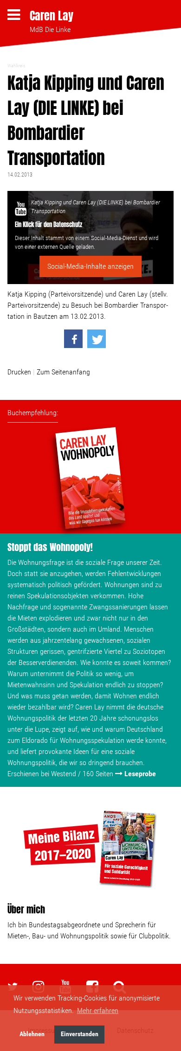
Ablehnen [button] (32, 1034)
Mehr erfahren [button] (97, 1010)
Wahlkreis (16, 65)
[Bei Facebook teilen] (73, 338)
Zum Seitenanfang (63, 371)
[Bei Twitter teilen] (96, 338)
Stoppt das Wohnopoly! (50, 547)
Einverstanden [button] (79, 1034)
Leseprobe (140, 773)
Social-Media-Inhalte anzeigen (90, 266)
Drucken (19, 371)
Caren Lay (51, 15)
